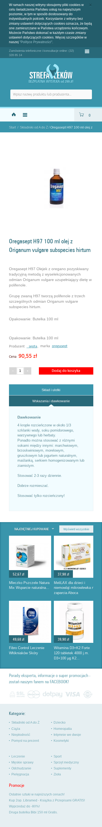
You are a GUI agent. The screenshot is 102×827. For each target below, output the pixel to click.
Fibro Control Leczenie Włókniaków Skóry (26, 650)
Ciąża (15, 729)
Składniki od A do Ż (34, 127)
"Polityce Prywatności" (36, 42)
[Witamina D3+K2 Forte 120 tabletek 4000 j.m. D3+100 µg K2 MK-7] (75, 639)
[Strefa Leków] (51, 71)
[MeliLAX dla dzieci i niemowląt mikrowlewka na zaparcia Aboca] (75, 573)
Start (12, 127)
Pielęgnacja (20, 774)
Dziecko (60, 722)
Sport (57, 756)
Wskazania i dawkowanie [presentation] (51, 401)
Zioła (57, 774)
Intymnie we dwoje (67, 735)
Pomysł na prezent (25, 741)
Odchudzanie (21, 768)
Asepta (32, 346)
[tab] (51, 389)
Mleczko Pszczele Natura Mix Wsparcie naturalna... (29, 585)
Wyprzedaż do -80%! (24, 806)
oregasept (59, 346)
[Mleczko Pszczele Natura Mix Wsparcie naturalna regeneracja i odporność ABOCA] (30, 573)
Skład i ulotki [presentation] (51, 390)
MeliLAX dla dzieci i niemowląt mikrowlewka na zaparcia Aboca (75, 588)
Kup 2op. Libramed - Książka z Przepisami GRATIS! (47, 800)
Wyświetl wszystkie (76, 529)
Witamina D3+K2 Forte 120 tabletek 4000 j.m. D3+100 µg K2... (72, 653)
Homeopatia (63, 729)
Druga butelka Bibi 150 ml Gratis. (33, 812)
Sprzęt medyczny (66, 762)
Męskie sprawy (22, 762)
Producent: (18, 346)
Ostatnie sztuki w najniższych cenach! (36, 794)
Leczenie (18, 756)
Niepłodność (20, 735)
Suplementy (62, 768)
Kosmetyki (61, 741)
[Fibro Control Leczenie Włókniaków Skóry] (30, 639)
